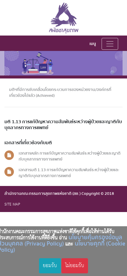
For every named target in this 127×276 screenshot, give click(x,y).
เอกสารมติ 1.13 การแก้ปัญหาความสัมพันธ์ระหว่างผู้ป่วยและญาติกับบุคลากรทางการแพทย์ (69, 172)
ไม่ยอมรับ (74, 266)
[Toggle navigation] (110, 44)
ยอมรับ (50, 266)
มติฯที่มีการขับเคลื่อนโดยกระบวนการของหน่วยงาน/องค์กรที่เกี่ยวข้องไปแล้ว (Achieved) (60, 92)
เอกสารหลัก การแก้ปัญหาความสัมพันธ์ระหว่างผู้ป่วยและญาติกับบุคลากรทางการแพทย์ (70, 156)
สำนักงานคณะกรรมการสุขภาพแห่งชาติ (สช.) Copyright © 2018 (59, 193)
